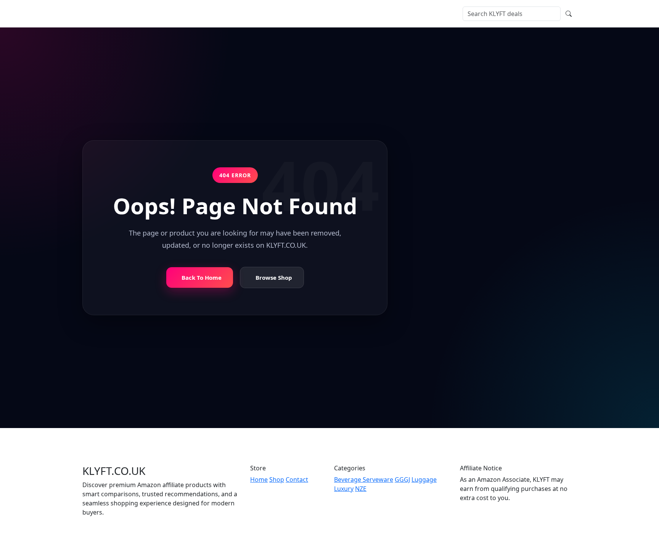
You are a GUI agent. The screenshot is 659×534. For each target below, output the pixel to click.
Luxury (344, 488)
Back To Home (202, 277)
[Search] (569, 13)
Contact (242, 14)
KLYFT (104, 13)
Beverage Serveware (363, 479)
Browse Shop (274, 277)
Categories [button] (205, 14)
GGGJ (402, 479)
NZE (360, 488)
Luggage (424, 479)
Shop (176, 14)
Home (153, 14)
